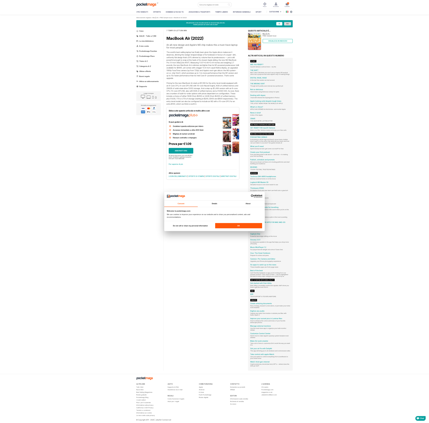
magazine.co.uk (266, 392)
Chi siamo (264, 387)
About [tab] (248, 204)
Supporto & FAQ (173, 387)
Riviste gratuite (141, 395)
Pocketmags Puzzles (148, 51)
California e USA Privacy (144, 408)
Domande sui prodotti (237, 387)
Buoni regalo (144, 76)
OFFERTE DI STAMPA (196, 176)
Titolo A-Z (143, 61)
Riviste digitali (203, 397)
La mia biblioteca (146, 41)
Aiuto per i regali (173, 401)
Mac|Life (155, 17)
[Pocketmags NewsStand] (147, 4)
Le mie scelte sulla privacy (145, 415)
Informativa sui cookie (144, 413)
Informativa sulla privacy (144, 405)
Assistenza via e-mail (175, 390)
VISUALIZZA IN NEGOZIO (277, 41)
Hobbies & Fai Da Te (175, 12)
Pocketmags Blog (142, 397)
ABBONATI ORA (181, 151)
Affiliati (232, 390)
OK (238, 226)
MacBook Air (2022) (180, 17)
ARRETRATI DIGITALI (229, 176)
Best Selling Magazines (144, 392)
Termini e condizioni (143, 410)
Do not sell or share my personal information (190, 226)
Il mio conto (144, 46)
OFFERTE (157, 12)
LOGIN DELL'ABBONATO (178, 176)
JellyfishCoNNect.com (269, 395)
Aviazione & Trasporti (199, 12)
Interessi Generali (242, 12)
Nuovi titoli (139, 390)
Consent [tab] (181, 204)
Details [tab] (214, 204)
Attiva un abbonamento (149, 81)
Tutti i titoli (139, 387)
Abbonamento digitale (143, 17)
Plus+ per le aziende (143, 402)
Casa (141, 31)
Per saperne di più (176, 164)
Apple (201, 387)
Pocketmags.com (267, 390)
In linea (201, 392)
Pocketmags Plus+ (147, 56)
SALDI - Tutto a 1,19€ (147, 36)
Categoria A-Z (145, 66)
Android (201, 390)
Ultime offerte (145, 71)
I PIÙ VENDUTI (142, 12)
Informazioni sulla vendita (239, 399)
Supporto (143, 86)
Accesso (233, 404)
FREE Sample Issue (166, 17)
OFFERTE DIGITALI (213, 176)
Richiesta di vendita (237, 401)
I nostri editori (141, 400)
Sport (259, 12)
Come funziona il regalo (176, 399)
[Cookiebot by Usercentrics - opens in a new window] (252, 196)
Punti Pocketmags (205, 395)
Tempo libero (221, 12)
